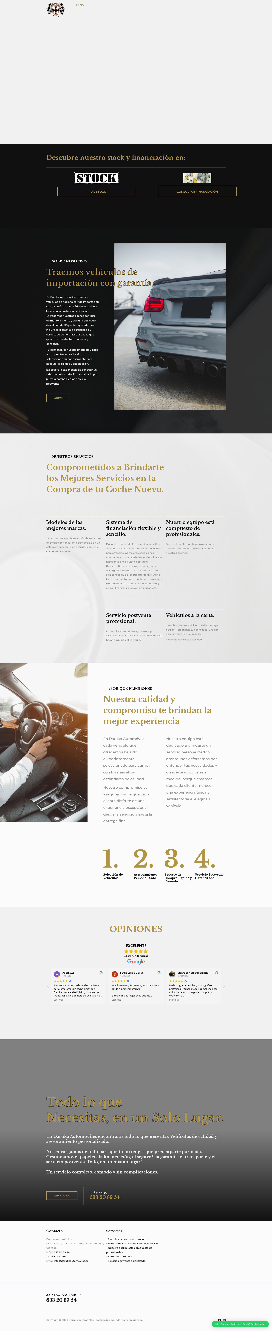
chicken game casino (142, 1014)
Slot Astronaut (93, 1014)
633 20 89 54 (61, 1252)
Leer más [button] (105, 999)
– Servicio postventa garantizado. (126, 1260)
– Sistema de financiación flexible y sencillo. (132, 1243)
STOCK (119, 5)
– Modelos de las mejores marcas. (127, 1239)
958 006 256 (58, 1256)
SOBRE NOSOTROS (99, 5)
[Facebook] (219, 1320)
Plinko (172, 1009)
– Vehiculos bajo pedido (120, 1256)
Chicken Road (137, 1009)
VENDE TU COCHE (160, 5)
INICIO (80, 5)
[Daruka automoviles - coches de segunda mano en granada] (55, 9)
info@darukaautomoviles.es (71, 1260)
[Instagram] (224, 1320)
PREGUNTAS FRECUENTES (191, 5)
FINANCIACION (136, 5)
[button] (223, 987)
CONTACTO (83, 13)
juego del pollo (139, 1018)
